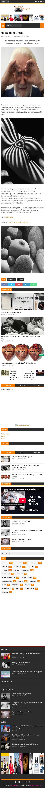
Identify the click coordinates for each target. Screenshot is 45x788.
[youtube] (41, 1)
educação (5, 592)
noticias (20, 279)
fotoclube (33, 581)
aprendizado (6, 588)
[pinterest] (43, 1)
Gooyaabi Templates (35, 785)
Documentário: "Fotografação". (22, 521)
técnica (27, 585)
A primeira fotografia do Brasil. (22, 539)
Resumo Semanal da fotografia (11, 312)
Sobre (3, 436)
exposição (18, 563)
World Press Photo (8, 577)
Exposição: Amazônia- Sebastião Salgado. (25, 744)
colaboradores (7, 581)
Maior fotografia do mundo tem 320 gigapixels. (27, 672)
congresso (17, 566)
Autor (3, 439)
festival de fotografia (21, 570)
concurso (19, 574)
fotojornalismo (26, 577)
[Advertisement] (22, 618)
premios (4, 570)
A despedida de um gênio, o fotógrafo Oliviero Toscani (18, 363)
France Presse (9, 217)
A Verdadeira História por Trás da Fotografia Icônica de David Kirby (20, 338)
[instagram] (34, 1)
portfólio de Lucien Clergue (18, 222)
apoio (4, 585)
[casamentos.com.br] (22, 425)
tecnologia (6, 574)
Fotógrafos (11, 279)
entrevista (15, 585)
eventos (4, 566)
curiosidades (29, 588)
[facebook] (36, 1)
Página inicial (5, 434)
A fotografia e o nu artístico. (21, 662)
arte (17, 588)
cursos (20, 581)
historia (31, 566)
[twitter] (38, 1)
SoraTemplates (14, 785)
